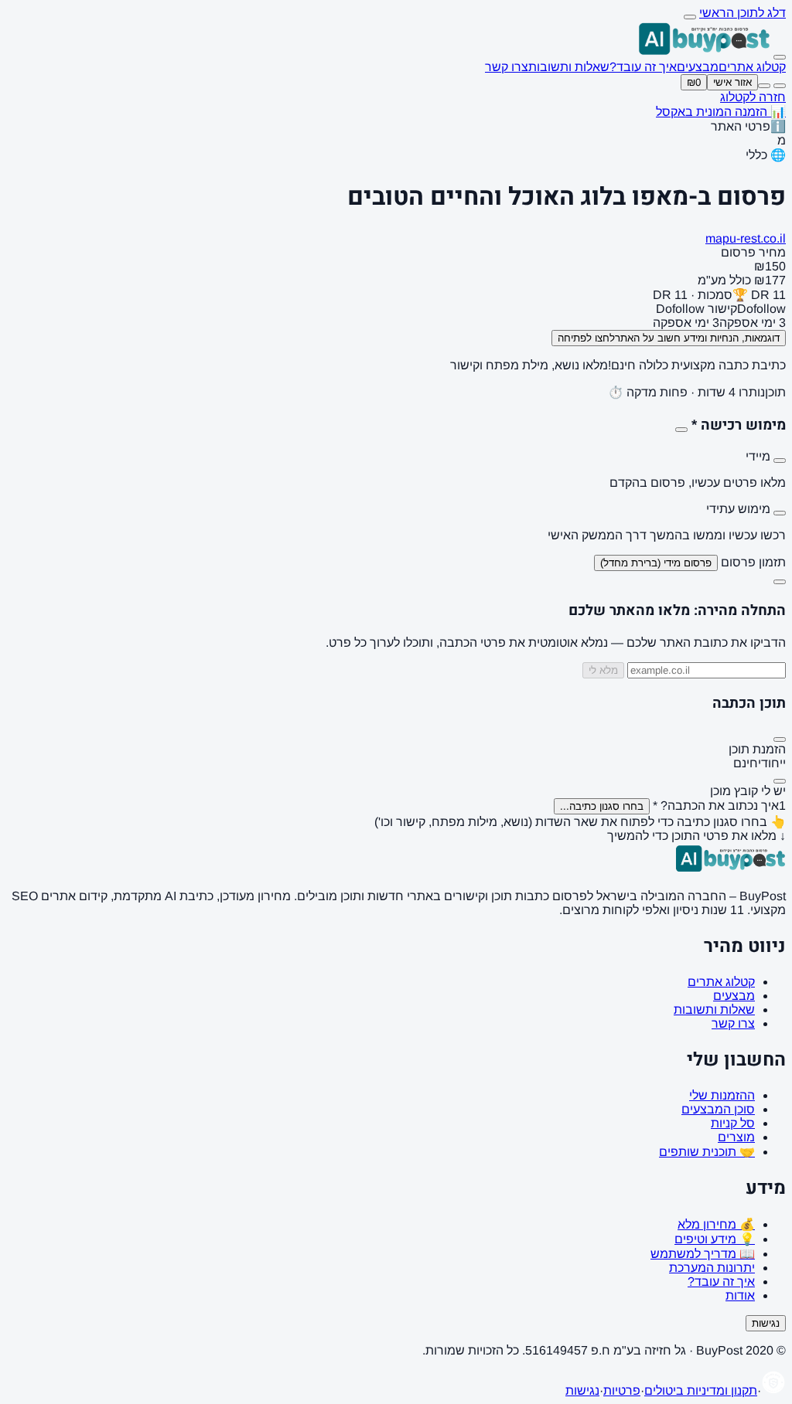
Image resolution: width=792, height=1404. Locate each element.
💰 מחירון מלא (716, 1224)
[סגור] (779, 582)
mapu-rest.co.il (745, 238)
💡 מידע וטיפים (714, 1239)
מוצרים (736, 1137)
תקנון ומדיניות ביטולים (700, 1390)
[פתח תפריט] (779, 57)
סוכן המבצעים (718, 1109)
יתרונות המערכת (712, 1267)
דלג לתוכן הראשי (742, 12)
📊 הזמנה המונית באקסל (721, 111)
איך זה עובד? (643, 66)
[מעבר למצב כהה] (779, 85)
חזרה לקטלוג (753, 97)
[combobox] (602, 806)
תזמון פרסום (753, 562)
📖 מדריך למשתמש (702, 1253)
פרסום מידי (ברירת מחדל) (656, 563)
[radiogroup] (396, 496)
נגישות (766, 1323)
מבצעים (698, 66)
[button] (396, 294)
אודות (740, 1295)
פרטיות (621, 1390)
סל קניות (733, 1123)
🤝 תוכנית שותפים (707, 1151)
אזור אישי (732, 82)
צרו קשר (506, 66)
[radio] (779, 460)
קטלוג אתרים (752, 66)
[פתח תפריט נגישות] (690, 17)
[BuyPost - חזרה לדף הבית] (704, 52)
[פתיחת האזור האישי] (764, 85)
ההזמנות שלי (722, 1095)
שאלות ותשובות (568, 66)
